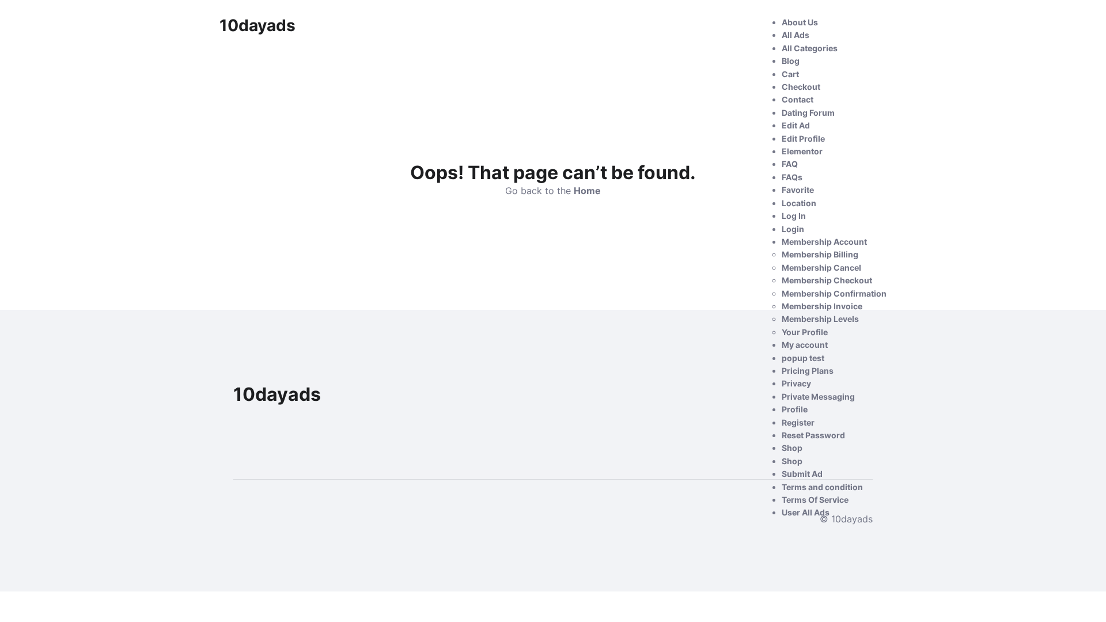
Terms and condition (822, 487)
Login (793, 229)
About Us (800, 22)
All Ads (795, 35)
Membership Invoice (822, 306)
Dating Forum (808, 112)
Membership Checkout (827, 280)
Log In (794, 216)
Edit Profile (803, 138)
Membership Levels (820, 319)
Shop (792, 448)
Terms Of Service (815, 500)
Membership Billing (820, 254)
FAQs (792, 177)
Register (798, 422)
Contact (797, 99)
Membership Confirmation (834, 293)
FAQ (790, 164)
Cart (790, 74)
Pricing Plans (808, 371)
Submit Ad (802, 474)
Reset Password (813, 435)
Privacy (796, 383)
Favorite (798, 190)
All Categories (810, 48)
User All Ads (806, 512)
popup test (803, 358)
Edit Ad (796, 125)
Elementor (802, 151)
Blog (791, 61)
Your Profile (805, 332)
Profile (795, 409)
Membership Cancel (821, 267)
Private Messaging (818, 396)
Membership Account (824, 241)
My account (805, 345)
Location (799, 203)
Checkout (801, 87)
